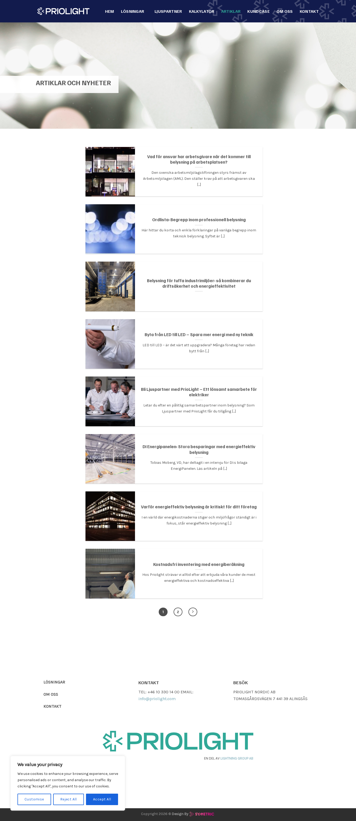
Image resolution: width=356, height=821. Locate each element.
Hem (109, 11)
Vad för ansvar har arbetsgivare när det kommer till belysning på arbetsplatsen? (199, 159)
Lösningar (132, 11)
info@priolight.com (157, 698)
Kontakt (309, 11)
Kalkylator (201, 11)
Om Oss (285, 11)
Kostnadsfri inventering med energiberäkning (198, 564)
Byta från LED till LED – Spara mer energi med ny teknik (199, 334)
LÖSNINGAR (54, 682)
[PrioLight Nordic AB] (63, 11)
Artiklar (231, 11)
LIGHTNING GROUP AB (236, 758)
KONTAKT (53, 706)
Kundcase (258, 11)
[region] (67, 783)
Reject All (68, 799)
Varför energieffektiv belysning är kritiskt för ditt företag (199, 506)
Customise (34, 799)
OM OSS (51, 694)
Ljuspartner (168, 11)
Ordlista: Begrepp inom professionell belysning (199, 219)
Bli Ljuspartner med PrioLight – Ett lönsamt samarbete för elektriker (199, 392)
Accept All (102, 799)
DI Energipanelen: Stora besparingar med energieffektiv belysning (199, 449)
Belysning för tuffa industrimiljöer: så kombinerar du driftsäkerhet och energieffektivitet (199, 283)
